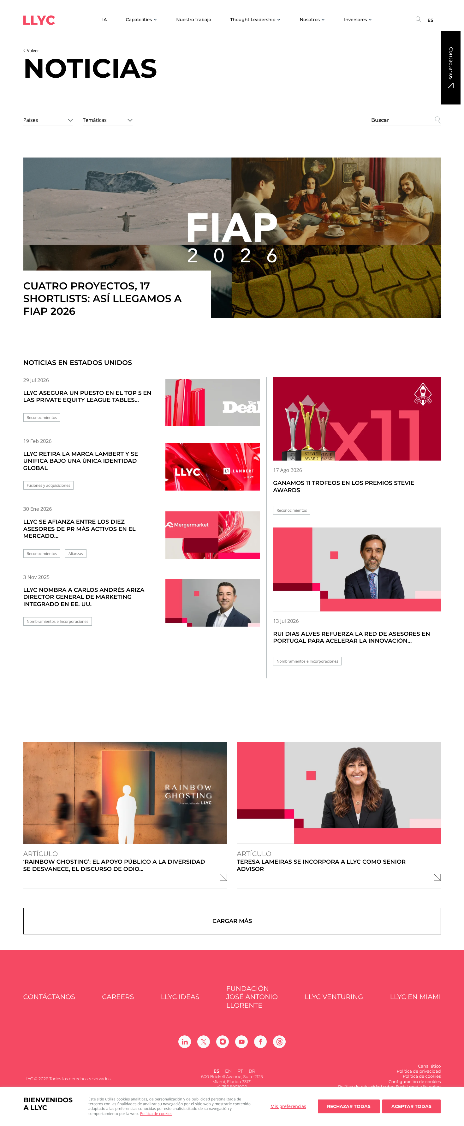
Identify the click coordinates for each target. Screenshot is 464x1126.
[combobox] (48, 119)
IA (104, 19)
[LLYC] (39, 20)
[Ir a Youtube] (241, 1041)
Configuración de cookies (415, 1081)
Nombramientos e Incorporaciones (57, 621)
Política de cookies (156, 1113)
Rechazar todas (349, 1106)
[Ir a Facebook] (260, 1041)
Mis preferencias (288, 1106)
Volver (33, 50)
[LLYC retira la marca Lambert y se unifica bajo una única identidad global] (212, 471)
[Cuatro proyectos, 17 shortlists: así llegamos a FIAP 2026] (232, 238)
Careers (118, 997)
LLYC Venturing (334, 997)
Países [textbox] (30, 119)
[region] (232, 1106)
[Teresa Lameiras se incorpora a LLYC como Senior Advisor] (339, 793)
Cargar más (232, 921)
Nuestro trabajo (193, 19)
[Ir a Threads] (279, 1041)
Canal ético (429, 1066)
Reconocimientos (42, 417)
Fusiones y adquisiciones (48, 485)
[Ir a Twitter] (203, 1041)
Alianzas (75, 553)
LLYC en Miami (415, 997)
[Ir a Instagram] (222, 1041)
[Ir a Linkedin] (184, 1041)
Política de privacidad (419, 1071)
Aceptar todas (411, 1106)
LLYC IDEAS (180, 997)
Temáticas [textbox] (94, 119)
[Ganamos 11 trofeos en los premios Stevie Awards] (357, 419)
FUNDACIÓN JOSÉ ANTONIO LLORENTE (252, 997)
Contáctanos (451, 63)
